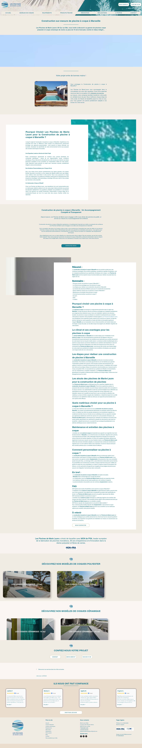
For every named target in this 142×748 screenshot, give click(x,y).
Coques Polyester (50, 742)
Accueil (47, 740)
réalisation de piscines (97, 93)
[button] (27, 12)
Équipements (49, 745)
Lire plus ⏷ (9, 722)
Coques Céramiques (50, 743)
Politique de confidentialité (122, 740)
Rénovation (48, 747)
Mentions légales (120, 742)
